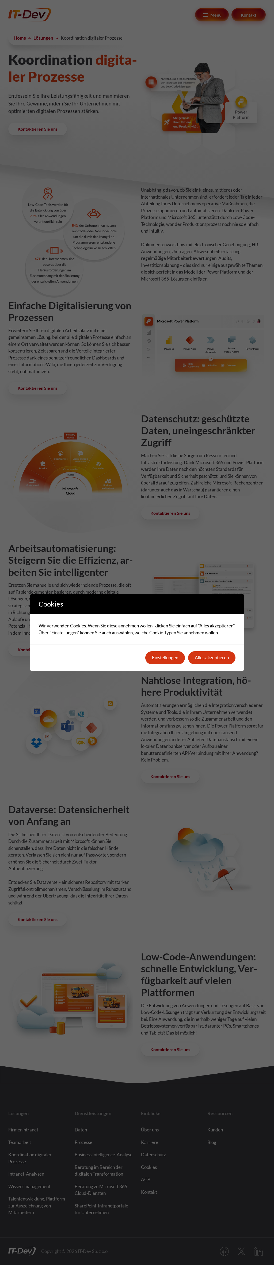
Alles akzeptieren (212, 657)
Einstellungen (165, 657)
